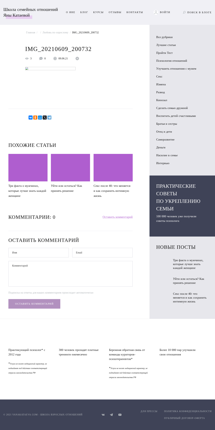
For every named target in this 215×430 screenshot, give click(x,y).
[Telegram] (49, 118)
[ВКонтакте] (31, 118)
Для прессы (149, 411)
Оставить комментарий (118, 217)
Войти (165, 12)
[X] (45, 118)
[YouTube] (120, 414)
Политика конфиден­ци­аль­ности (188, 411)
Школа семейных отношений (30, 12)
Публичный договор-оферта (184, 418)
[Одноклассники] (35, 118)
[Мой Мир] (40, 118)
